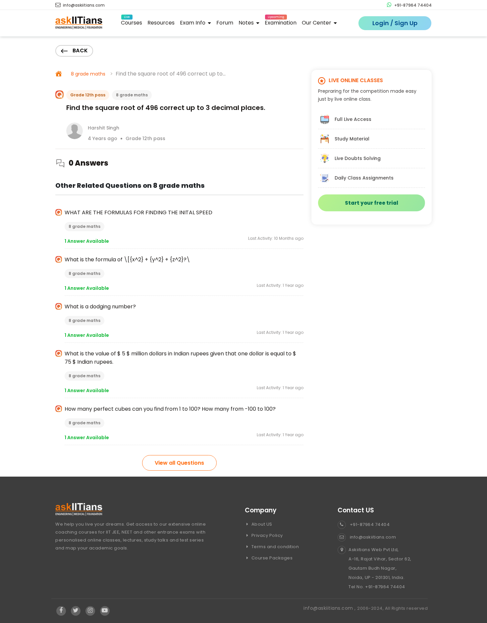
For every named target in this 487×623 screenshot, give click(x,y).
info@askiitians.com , (330, 608)
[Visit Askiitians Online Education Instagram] (90, 611)
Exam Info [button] (193, 22)
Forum (224, 22)
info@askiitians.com (83, 5)
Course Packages (271, 558)
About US (261, 524)
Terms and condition (274, 547)
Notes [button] (247, 22)
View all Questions (179, 463)
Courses (131, 21)
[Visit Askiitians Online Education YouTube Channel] (105, 611)
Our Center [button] (317, 22)
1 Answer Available (87, 241)
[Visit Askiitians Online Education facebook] (61, 611)
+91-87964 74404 (412, 5)
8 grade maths (88, 74)
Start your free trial (371, 202)
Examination (281, 21)
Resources (161, 22)
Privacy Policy (266, 535)
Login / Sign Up (394, 23)
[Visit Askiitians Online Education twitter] (76, 611)
